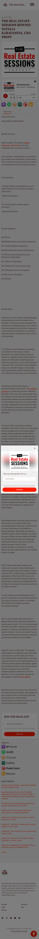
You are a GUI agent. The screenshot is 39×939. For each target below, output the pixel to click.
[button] (35, 448)
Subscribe (19, 489)
